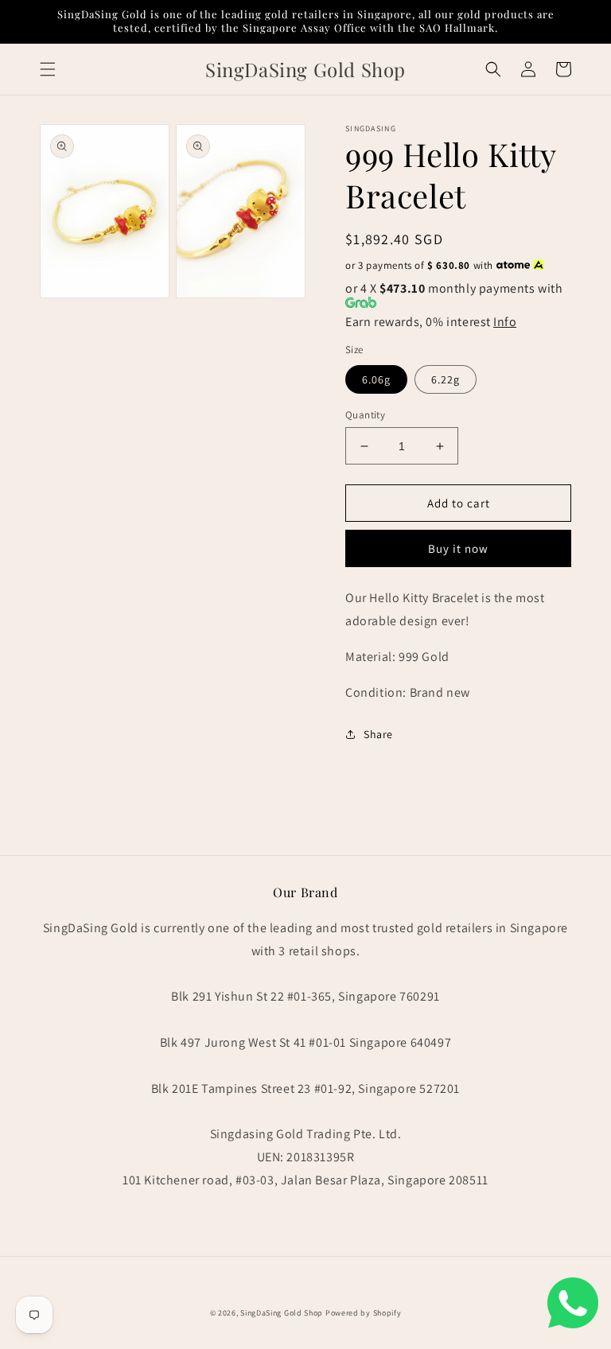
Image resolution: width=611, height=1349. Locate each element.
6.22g (445, 379)
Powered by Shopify (363, 1313)
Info (504, 321)
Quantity (365, 415)
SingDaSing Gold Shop (281, 1313)
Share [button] (378, 734)
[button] (47, 69)
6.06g (376, 379)
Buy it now (458, 548)
